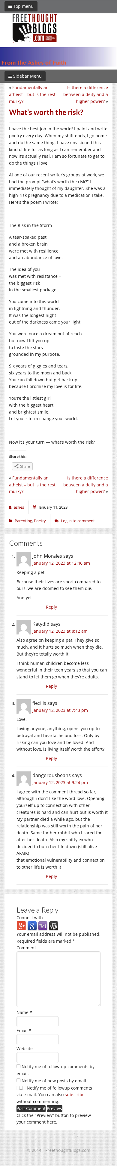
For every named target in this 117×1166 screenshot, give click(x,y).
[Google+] (21, 926)
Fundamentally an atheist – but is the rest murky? (32, 94)
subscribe (75, 1094)
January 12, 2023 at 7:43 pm (60, 710)
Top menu (23, 6)
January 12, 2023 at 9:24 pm (60, 782)
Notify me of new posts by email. (54, 1081)
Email (23, 1030)
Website (24, 1048)
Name (24, 1012)
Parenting (23, 520)
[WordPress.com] (53, 926)
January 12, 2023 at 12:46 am (61, 563)
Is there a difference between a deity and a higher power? (85, 94)
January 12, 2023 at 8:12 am (60, 631)
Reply (51, 607)
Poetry (40, 520)
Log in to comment (78, 520)
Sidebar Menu (27, 76)
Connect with (29, 917)
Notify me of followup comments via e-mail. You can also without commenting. (54, 1095)
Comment (26, 947)
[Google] (32, 926)
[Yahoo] (43, 926)
